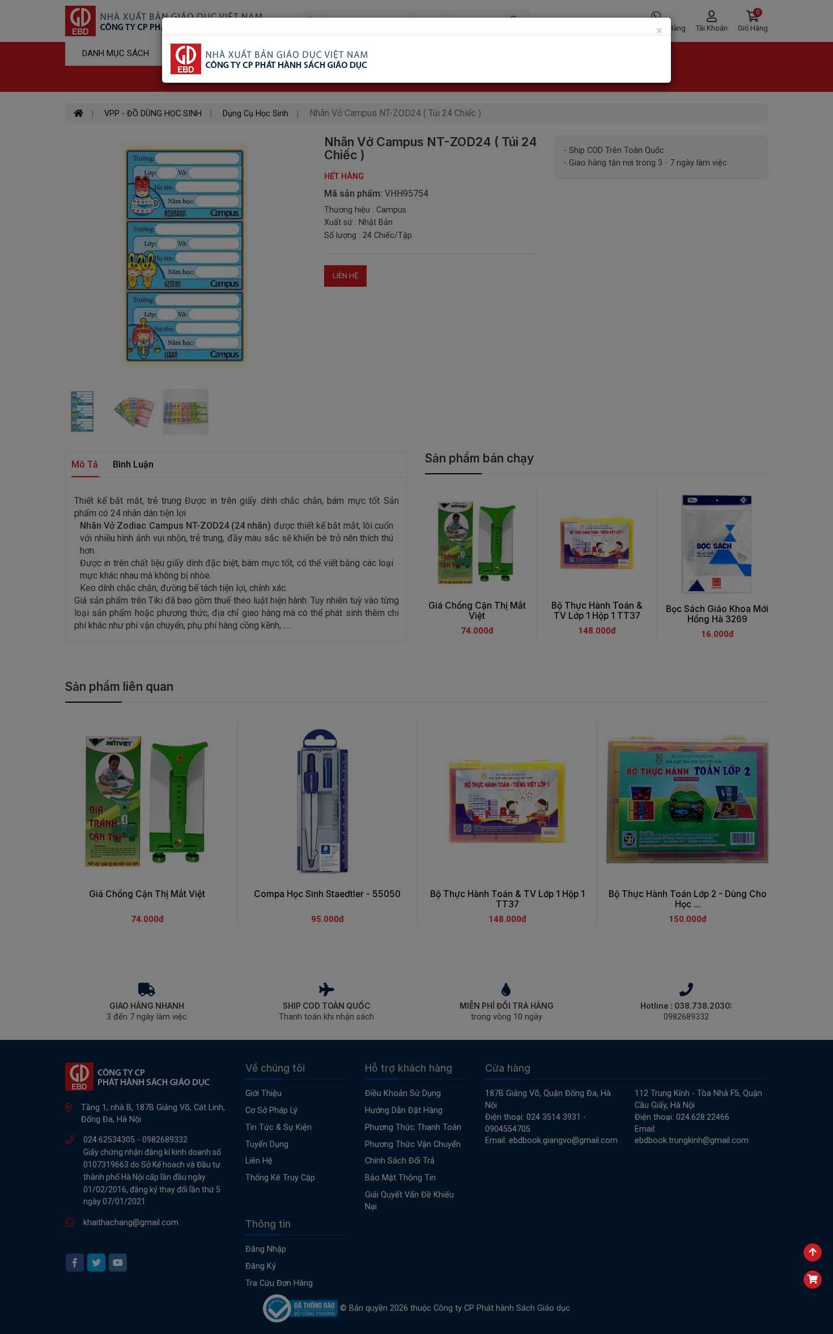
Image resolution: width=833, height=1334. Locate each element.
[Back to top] (813, 1252)
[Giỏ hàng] (813, 1280)
